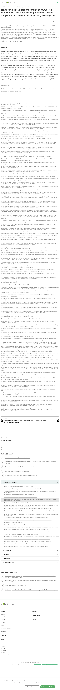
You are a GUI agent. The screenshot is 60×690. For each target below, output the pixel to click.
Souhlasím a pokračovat (47, 686)
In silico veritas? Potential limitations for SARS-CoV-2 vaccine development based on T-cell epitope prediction (27, 532)
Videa (2, 639)
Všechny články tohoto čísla (10, 482)
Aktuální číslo (6, 558)
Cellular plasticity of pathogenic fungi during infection (15, 524)
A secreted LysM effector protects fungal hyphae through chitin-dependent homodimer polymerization (26, 546)
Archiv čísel (6, 554)
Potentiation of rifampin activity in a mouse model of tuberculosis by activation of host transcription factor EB (27, 520)
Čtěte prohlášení (37, 664)
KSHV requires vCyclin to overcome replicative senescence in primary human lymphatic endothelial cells (27, 539)
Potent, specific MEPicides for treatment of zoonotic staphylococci (18, 486)
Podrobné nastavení (32, 686)
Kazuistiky (3, 619)
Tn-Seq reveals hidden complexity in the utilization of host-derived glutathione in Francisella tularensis (26, 517)
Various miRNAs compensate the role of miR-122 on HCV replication (19, 494)
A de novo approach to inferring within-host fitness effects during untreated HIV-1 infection (23, 488)
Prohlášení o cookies (6, 653)
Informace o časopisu (8, 562)
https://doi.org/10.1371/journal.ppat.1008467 (12, 41)
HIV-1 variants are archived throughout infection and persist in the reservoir (20, 497)
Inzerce (3, 648)
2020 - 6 (27, 6)
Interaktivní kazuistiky (6, 628)
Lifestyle (3, 617)
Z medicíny (3, 614)
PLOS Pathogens (21, 6)
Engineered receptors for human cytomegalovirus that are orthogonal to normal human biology (24, 543)
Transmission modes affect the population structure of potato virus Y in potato (21, 534)
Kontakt (3, 646)
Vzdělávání (4, 623)
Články (3, 611)
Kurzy (2, 626)
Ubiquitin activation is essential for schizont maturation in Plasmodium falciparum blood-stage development (27, 541)
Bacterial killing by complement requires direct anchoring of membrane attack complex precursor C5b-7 (26, 529)
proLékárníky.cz (4, 6)
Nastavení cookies (5, 655)
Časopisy (3, 632)
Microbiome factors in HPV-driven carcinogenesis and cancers (17, 502)
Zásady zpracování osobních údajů (50, 664)
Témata (3, 635)
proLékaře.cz (8, 2)
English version (55, 21)
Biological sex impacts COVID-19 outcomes (13, 522)
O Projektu (3, 650)
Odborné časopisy (12, 6)
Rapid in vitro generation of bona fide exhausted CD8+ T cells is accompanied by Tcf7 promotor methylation (27, 421)
